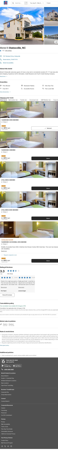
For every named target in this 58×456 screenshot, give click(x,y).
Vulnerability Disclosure (7, 431)
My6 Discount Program (7, 442)
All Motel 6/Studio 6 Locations (8, 380)
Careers (3, 408)
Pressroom (4, 412)
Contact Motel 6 (5, 401)
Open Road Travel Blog (7, 385)
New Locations (5, 383)
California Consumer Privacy (8, 433)
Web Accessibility (5, 424)
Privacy (3, 421)
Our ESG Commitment (6, 415)
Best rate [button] (3, 100)
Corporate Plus (5, 392)
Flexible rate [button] (23, 100)
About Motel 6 (4, 375)
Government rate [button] (34, 100)
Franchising (4, 410)
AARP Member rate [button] (46, 100)
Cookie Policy (4, 440)
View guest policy (4, 345)
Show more (4, 287)
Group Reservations (6, 394)
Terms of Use (4, 426)
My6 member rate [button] (13, 100)
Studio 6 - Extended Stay (7, 378)
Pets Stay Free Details (6, 429)
